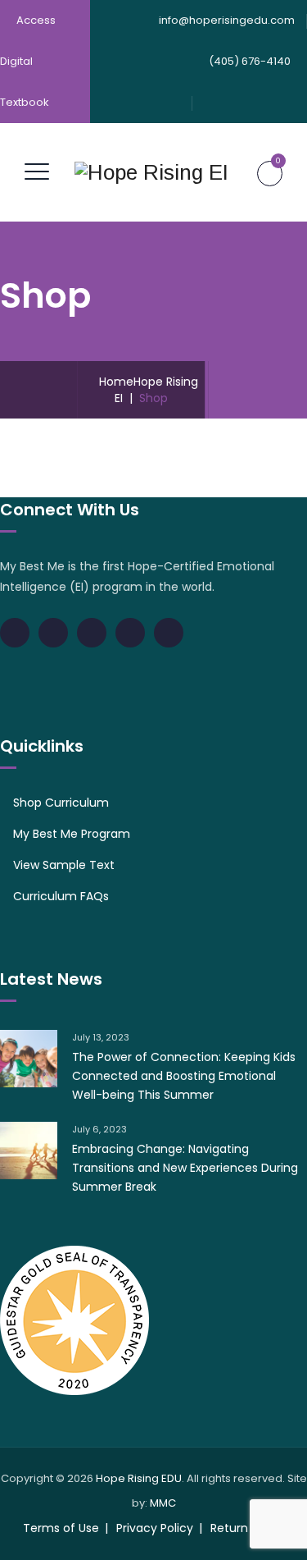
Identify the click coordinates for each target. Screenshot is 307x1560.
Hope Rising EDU (139, 1478)
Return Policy (247, 1528)
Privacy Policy (154, 1528)
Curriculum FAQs (61, 896)
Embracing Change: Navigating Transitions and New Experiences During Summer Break (185, 1168)
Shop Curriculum (61, 802)
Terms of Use (61, 1528)
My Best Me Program (71, 834)
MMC (163, 1503)
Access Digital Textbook (28, 61)
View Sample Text (64, 865)
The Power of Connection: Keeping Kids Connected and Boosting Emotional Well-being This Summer (184, 1076)
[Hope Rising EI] (151, 172)
